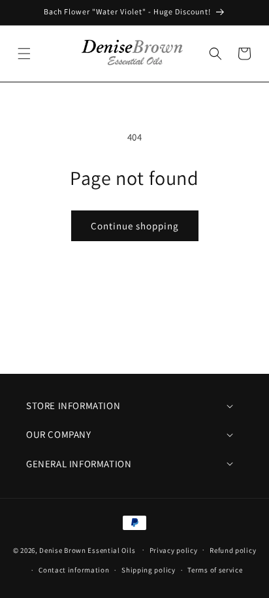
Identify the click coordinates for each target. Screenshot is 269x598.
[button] (24, 53)
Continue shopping (135, 226)
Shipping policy (148, 569)
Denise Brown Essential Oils (87, 549)
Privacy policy (174, 550)
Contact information (74, 569)
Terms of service (214, 569)
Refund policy (233, 550)
